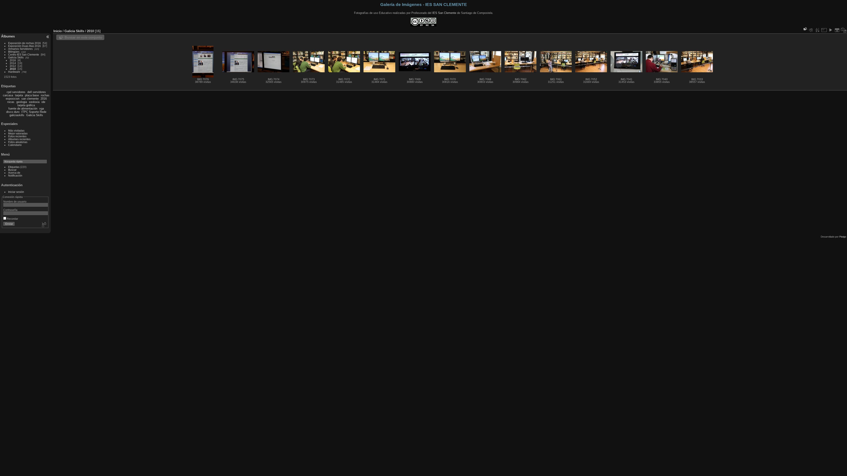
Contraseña (10, 209)
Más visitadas (16, 130)
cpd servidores (16, 92)
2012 (13, 66)
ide (43, 102)
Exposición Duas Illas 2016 (24, 46)
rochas (45, 95)
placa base (32, 95)
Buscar (12, 169)
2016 (13, 60)
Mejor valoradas (18, 133)
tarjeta (19, 95)
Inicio (57, 31)
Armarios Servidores (20, 48)
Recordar (12, 218)
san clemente (30, 98)
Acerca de (14, 172)
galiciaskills (16, 115)
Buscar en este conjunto (83, 37)
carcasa (8, 95)
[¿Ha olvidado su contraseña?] (44, 225)
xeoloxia (34, 102)
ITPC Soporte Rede (33, 111)
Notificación (15, 175)
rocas (10, 102)
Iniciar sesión (16, 191)
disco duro (12, 111)
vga (41, 108)
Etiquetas (13, 166)
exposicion (12, 98)
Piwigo (842, 236)
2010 (13, 68)
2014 (13, 63)
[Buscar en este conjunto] (805, 28)
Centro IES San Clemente (23, 54)
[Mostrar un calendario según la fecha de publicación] (837, 30)
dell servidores (36, 92)
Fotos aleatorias (17, 142)
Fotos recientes (17, 136)
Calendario (15, 144)
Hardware (14, 71)
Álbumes (8, 36)
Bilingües (13, 51)
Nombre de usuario (14, 201)
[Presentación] (830, 30)
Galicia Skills (16, 57)
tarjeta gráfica (26, 105)
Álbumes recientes (19, 139)
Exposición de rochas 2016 (24, 43)
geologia (21, 102)
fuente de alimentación (22, 108)
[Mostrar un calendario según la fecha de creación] (844, 30)
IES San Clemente (444, 13)
